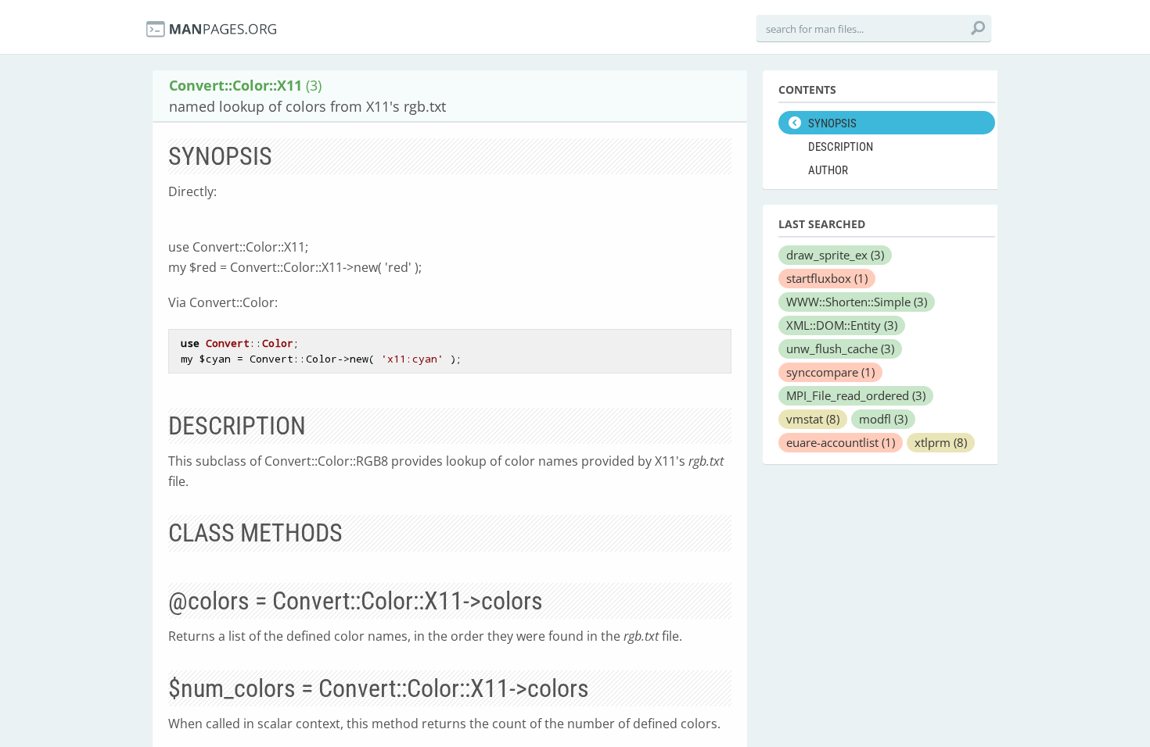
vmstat (812, 419)
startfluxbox (827, 278)
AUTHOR (828, 170)
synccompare (830, 372)
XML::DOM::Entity (841, 325)
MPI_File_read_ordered (855, 395)
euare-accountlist (840, 442)
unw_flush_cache (840, 348)
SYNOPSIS (832, 123)
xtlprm (941, 442)
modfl (883, 419)
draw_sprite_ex (835, 255)
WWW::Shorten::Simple (856, 301)
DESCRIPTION (840, 147)
